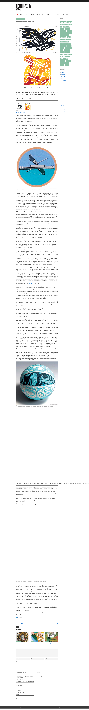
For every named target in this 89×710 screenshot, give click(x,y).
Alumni (54, 14)
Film (61, 39)
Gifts (69, 39)
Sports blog (65, 86)
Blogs (62, 78)
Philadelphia (69, 54)
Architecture (69, 24)
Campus (62, 89)
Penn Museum (63, 54)
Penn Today (19, 690)
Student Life (63, 60)
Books (69, 26)
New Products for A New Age (35, 643)
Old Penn (62, 14)
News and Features (65, 95)
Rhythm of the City (48, 643)
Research (63, 103)
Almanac (18, 694)
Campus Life (67, 28)
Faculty (68, 37)
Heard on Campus (63, 43)
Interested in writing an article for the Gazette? (25, 681)
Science (66, 58)
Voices (58, 14)
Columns (64, 107)
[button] (17, 15)
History (69, 43)
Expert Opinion (63, 37)
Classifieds (68, 14)
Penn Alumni (19, 688)
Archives (21, 14)
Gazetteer (38, 14)
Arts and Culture (18, 641)
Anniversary (70, 22)
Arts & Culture (48, 14)
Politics (62, 58)
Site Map (38, 678)
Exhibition (66, 35)
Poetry (68, 56)
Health (62, 41)
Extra (64, 82)
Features (32, 14)
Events (62, 35)
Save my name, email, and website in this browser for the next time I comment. (32, 661)
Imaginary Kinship (18, 643)
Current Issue (27, 14)
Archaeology (63, 24)
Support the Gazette (40, 676)
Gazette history (64, 93)
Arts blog (64, 80)
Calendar (62, 28)
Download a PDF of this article (20, 112)
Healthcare (67, 41)
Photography (63, 56)
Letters (64, 111)
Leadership (69, 45)
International (63, 45)
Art (61, 26)
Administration (63, 22)
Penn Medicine (67, 52)
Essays (64, 109)
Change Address (39, 680)
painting (62, 52)
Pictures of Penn (66, 84)
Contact (38, 672)
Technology (68, 60)
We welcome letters (20, 679)
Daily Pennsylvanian (20, 692)
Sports (43, 14)
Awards (65, 26)
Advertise (38, 674)
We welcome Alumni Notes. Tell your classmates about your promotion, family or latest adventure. (25, 676)
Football (65, 39)
